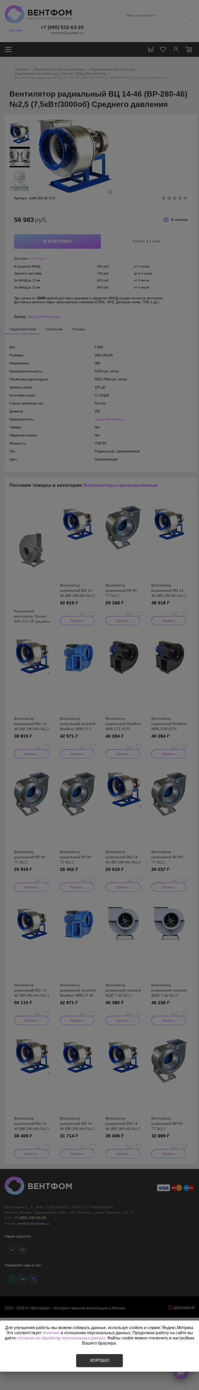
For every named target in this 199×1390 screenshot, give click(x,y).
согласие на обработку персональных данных (61, 1338)
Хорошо (99, 1360)
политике (51, 1333)
